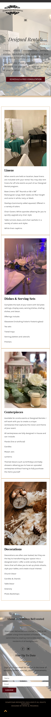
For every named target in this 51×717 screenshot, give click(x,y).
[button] (26, 20)
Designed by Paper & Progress (24, 706)
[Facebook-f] (23, 649)
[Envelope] (28, 649)
